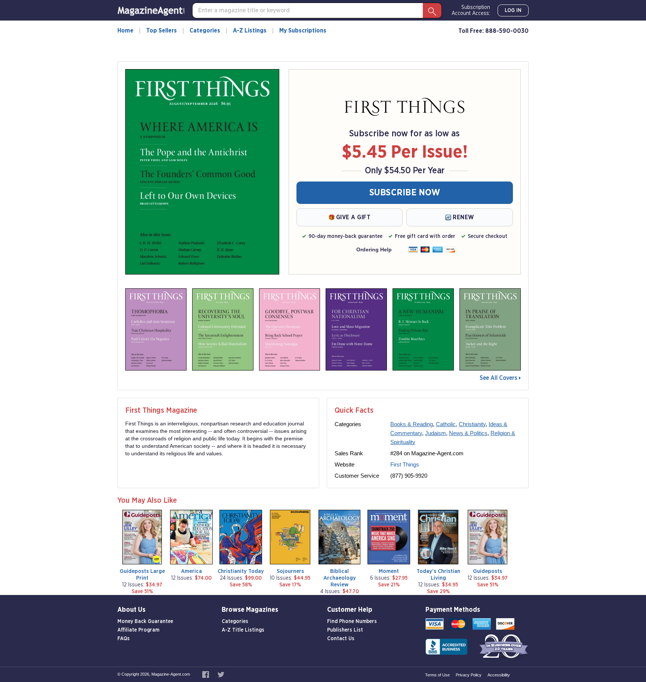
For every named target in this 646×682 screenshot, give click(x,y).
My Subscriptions (302, 31)
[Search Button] (432, 10)
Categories (205, 31)
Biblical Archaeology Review (339, 578)
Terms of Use (437, 675)
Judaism (435, 433)
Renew (463, 217)
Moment (389, 571)
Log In (513, 10)
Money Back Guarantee (145, 621)
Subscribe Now (404, 192)
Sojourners (290, 571)
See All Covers (498, 378)
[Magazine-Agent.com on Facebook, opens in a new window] (206, 674)
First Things (404, 464)
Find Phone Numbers (352, 621)
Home (125, 31)
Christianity (472, 424)
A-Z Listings (250, 31)
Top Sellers (161, 31)
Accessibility (498, 675)
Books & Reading (411, 424)
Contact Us (340, 638)
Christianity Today (241, 571)
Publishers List (345, 630)
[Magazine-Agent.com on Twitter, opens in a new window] (221, 674)
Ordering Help (374, 249)
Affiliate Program (138, 630)
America (191, 571)
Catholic (446, 424)
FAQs (123, 638)
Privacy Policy (469, 675)
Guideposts (487, 571)
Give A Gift (353, 217)
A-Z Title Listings (243, 630)
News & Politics (468, 433)
